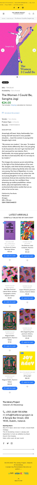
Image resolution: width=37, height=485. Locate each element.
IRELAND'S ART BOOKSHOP (6, 2)
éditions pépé (10, 241)
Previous (3, 50)
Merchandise (10, 287)
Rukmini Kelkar (27, 241)
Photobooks (27, 374)
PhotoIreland (18, 467)
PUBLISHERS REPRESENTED (21, 2)
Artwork (27, 243)
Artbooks (15, 122)
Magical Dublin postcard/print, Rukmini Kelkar (9, 337)
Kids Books (10, 18)
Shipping (13, 105)
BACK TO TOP (18, 480)
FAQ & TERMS (8, 4)
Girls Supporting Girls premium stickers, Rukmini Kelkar (27, 334)
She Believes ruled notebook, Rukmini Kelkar (27, 247)
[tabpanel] (18, 49)
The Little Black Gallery (27, 372)
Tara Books (12, 119)
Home (3, 18)
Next (34, 50)
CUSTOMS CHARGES (18, 4)
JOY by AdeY (27, 376)
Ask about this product (12, 113)
